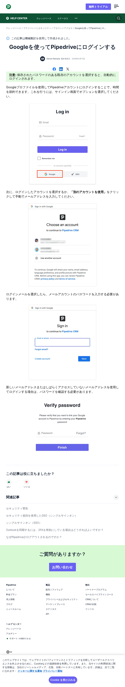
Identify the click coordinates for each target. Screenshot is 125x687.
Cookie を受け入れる (62, 679)
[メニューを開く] (116, 6)
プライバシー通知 (52, 670)
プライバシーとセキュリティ (37, 28)
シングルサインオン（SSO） (24, 522)
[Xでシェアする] (68, 69)
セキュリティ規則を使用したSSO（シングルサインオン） (41, 515)
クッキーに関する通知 (30, 670)
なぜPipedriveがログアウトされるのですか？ (34, 537)
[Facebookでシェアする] (54, 69)
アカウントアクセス (63, 28)
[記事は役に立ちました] (9, 482)
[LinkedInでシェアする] (61, 69)
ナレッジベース (13, 28)
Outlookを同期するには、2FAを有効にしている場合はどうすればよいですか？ (55, 529)
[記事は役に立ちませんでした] (26, 482)
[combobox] (76, 18)
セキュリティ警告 (17, 508)
